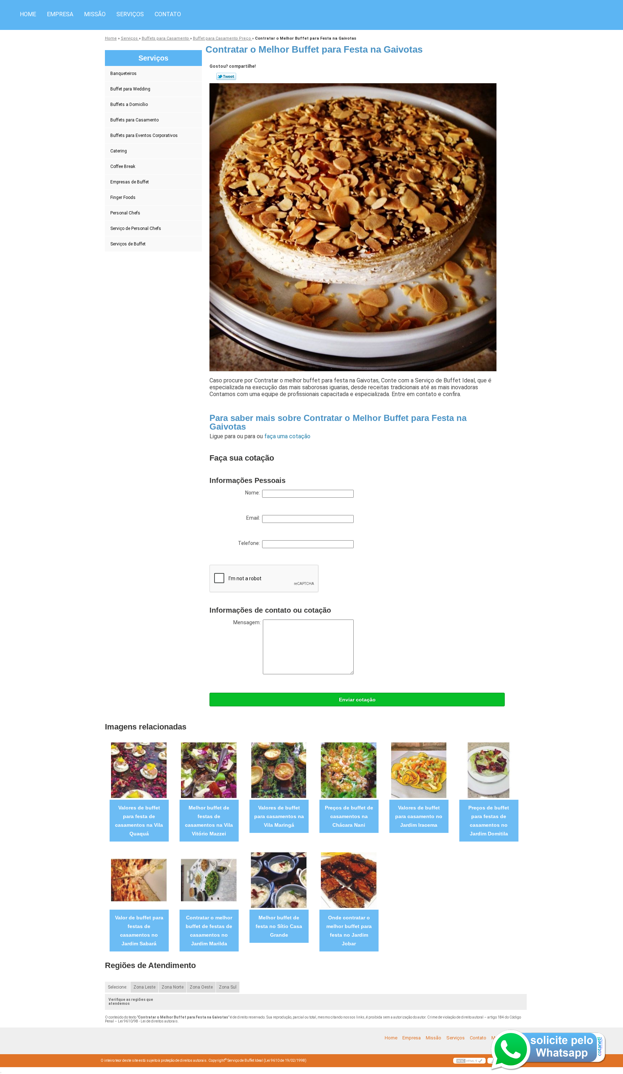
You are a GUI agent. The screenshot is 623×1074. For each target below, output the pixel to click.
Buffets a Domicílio (129, 104)
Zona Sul (228, 987)
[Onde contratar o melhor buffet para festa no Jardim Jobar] (348, 879)
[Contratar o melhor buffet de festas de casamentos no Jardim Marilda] (209, 879)
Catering (118, 151)
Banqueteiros (123, 73)
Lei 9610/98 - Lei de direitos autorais (148, 1021)
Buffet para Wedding (130, 89)
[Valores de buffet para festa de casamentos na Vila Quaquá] (139, 770)
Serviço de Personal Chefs (135, 228)
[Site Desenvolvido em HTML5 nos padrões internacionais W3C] (469, 1061)
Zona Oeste (201, 987)
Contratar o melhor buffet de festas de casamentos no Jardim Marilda (209, 930)
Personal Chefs (125, 213)
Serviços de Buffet (128, 244)
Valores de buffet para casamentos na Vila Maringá (279, 816)
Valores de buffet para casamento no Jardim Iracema (418, 816)
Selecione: (117, 987)
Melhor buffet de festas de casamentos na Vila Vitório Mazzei (209, 820)
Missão (95, 14)
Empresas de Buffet (129, 182)
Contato (168, 14)
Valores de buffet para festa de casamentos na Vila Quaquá (139, 820)
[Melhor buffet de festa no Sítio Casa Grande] (278, 879)
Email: (254, 518)
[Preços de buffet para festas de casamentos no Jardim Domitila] (488, 770)
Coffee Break (122, 166)
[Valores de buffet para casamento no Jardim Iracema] (418, 770)
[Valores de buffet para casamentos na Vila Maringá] (278, 770)
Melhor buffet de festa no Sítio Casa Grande (279, 926)
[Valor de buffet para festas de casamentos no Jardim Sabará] (139, 879)
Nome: (253, 493)
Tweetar (226, 76)
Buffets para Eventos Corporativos (144, 135)
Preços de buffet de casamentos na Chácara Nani (349, 816)
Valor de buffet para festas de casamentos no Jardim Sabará (139, 930)
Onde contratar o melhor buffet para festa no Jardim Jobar (349, 930)
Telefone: (250, 543)
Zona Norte (173, 987)
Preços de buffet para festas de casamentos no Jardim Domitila (488, 820)
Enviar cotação (357, 699)
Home (28, 14)
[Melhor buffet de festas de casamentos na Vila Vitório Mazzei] (209, 770)
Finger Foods (123, 197)
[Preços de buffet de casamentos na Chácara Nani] (348, 770)
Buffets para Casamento (134, 120)
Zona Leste (144, 987)
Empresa (60, 14)
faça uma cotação (287, 436)
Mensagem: (248, 622)
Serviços (130, 14)
